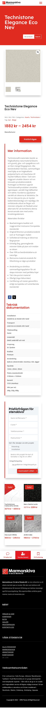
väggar (37, 362)
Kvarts (27, 117)
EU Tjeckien (11, 347)
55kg (13, 390)
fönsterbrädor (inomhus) (22, 362)
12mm (9, 369)
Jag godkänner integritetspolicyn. (24, 464)
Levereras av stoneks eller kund (18, 326)
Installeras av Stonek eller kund (18, 319)
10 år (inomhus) (12, 383)
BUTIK (4, 619)
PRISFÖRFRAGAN (8, 624)
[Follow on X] (14, 297)
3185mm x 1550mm (14, 376)
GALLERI (5, 622)
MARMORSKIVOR (8, 649)
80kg (17, 390)
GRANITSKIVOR (8, 652)
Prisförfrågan (30, 139)
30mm (20, 369)
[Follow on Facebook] (10, 297)
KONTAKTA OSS (8, 627)
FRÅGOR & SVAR (8, 614)
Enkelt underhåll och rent (16, 340)
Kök (32, 362)
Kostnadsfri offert (26, 471)
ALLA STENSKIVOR (9, 647)
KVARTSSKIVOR (8, 655)
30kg (8, 390)
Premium (10, 355)
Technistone (35, 117)
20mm (14, 369)
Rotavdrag (15, 446)
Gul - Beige (12, 120)
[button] (38, 52)
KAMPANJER (6, 617)
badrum (10, 362)
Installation (16, 449)
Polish (9, 333)
